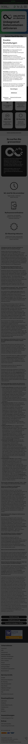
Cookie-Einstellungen (10, 41)
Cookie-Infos (8, 98)
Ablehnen (14, 93)
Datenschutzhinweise (15, 97)
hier (22, 85)
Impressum (5, 97)
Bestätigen (14, 89)
